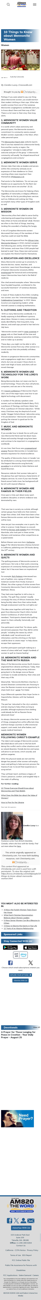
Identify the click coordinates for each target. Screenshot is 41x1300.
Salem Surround (25, 1275)
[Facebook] (10, 962)
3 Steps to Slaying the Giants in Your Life (20, 926)
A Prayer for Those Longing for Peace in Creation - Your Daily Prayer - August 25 (18, 1035)
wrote (18, 690)
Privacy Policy (32, 1250)
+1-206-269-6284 (24, 1243)
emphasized (6, 272)
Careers (36, 1275)
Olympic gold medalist (18, 530)
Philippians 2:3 (18, 177)
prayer (3, 334)
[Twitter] (31, 962)
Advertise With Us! (20, 980)
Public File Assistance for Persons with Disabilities (21, 1267)
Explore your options (19, 975)
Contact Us (20, 1245)
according (5, 466)
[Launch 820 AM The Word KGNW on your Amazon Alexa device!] (20, 954)
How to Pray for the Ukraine (12, 802)
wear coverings (30, 331)
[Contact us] (30, 1221)
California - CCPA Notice (15, 1250)
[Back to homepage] (21, 4)
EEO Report (27, 1255)
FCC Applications (10, 1275)
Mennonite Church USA (14, 142)
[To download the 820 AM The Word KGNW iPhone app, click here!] (30, 947)
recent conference (12, 391)
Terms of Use (15, 1255)
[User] (23, 1222)
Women (5, 45)
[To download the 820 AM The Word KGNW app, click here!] (10, 947)
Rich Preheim (17, 576)
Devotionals (10, 1027)
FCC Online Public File (21, 1260)
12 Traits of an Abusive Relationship (18, 928)
